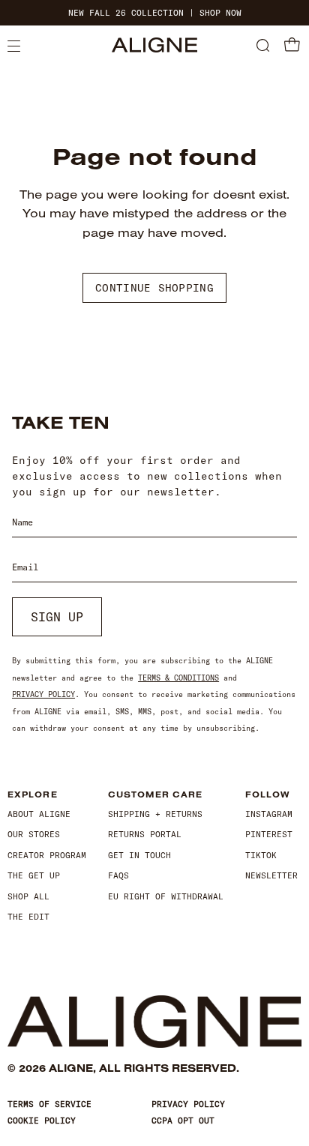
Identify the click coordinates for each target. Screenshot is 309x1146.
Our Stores (34, 834)
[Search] (262, 46)
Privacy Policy (43, 694)
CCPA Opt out (183, 1120)
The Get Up (34, 875)
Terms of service (50, 1104)
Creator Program (47, 855)
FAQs (118, 875)
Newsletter (271, 875)
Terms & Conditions (178, 678)
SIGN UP (57, 616)
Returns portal (145, 834)
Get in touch (139, 855)
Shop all (29, 896)
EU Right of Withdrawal (166, 896)
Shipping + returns (155, 814)
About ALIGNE (39, 814)
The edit (29, 916)
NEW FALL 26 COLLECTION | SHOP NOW (155, 13)
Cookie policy (42, 1120)
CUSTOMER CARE (155, 795)
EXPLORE (33, 795)
